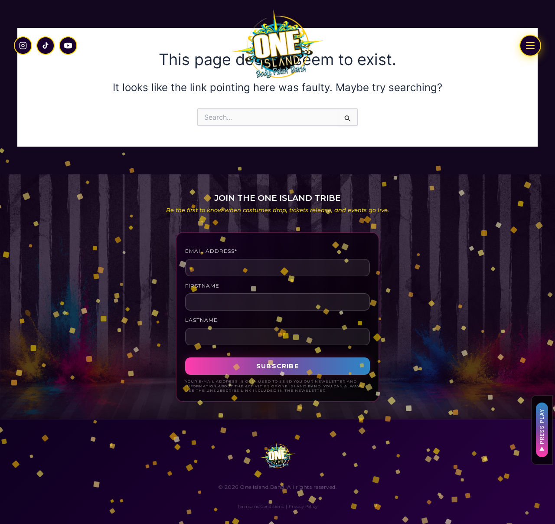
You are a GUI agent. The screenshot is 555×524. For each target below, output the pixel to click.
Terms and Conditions (261, 506)
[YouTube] (68, 45)
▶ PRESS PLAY (542, 430)
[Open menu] (530, 45)
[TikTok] (45, 45)
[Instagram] (23, 45)
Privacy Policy (303, 506)
